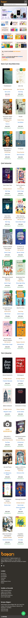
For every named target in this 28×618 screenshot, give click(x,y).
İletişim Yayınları (20, 409)
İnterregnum (20, 375)
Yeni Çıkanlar (4, 575)
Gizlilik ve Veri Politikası (6, 592)
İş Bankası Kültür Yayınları (7, 120)
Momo (20, 338)
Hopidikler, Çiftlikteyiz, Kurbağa (20, 535)
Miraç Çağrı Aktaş (20, 283)
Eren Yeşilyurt (20, 381)
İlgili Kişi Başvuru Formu (6, 593)
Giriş (25, 2)
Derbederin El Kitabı (20, 406)
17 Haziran (20, 148)
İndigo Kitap (20, 280)
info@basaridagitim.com (15, 558)
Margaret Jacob (7, 411)
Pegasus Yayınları (20, 342)
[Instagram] (3, 565)
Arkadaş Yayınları (20, 502)
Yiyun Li (7, 124)
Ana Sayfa (3, 573)
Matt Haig (7, 191)
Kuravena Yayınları (20, 440)
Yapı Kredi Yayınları (7, 89)
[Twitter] (1, 565)
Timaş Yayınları (20, 152)
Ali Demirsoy (21, 442)
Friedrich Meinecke (7, 381)
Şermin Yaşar (20, 191)
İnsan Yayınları (7, 502)
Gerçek (20, 116)
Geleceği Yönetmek (20, 499)
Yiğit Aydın (7, 154)
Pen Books (7, 470)
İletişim (2, 582)
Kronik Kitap (7, 152)
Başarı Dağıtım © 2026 (6, 560)
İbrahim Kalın (7, 505)
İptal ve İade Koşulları (5, 596)
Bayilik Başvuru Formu (6, 581)
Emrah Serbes (20, 411)
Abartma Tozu (20, 308)
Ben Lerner (7, 91)
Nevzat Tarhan (20, 252)
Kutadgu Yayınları (7, 378)
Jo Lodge (20, 539)
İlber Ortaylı (7, 313)
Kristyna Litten (20, 473)
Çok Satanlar (4, 576)
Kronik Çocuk (20, 188)
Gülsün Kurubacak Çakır (20, 508)
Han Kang (20, 91)
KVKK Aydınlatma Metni (6, 590)
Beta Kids (20, 537)
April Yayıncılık (20, 89)
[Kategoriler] (2, 4)
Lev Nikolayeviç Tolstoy (7, 473)
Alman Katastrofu (7, 375)
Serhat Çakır (21, 505)
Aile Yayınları (20, 219)
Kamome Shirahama (7, 539)
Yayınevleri (3, 578)
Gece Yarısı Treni (7, 185)
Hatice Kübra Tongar (20, 221)
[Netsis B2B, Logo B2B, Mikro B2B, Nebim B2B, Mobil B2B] (14, 616)
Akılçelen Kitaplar (7, 537)
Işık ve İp (20, 86)
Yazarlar (2, 579)
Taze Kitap (7, 250)
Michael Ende (20, 344)
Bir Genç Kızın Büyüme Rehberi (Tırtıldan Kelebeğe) (7, 340)
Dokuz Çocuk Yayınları (7, 440)
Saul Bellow (20, 122)
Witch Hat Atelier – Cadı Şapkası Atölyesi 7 (8, 535)
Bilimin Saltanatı (7, 406)
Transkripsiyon (7, 86)
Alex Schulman (20, 154)
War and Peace (7, 467)
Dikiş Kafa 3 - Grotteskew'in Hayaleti (7, 438)
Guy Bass (7, 442)
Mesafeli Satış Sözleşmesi (7, 595)
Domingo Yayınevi (7, 188)
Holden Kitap (20, 120)
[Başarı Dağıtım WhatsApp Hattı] (23, 613)
